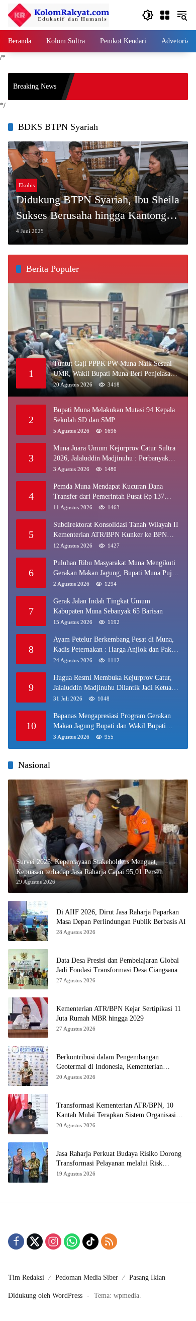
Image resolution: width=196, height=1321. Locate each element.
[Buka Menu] (165, 15)
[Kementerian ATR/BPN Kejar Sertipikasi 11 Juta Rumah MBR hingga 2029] (28, 1017)
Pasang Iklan (147, 1277)
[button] (148, 15)
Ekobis (27, 185)
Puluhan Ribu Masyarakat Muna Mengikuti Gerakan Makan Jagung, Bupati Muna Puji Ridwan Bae (114, 568)
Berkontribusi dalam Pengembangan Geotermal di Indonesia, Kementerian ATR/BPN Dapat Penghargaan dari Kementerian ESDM (109, 1062)
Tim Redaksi (26, 1277)
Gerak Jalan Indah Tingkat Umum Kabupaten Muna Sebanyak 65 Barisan (108, 606)
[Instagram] (53, 1241)
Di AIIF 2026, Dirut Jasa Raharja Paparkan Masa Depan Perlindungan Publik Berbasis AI (121, 917)
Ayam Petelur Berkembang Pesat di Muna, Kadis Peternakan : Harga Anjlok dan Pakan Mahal (115, 645)
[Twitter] (35, 1241)
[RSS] (109, 1241)
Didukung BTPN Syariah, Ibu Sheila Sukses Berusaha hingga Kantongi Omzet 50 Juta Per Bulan (97, 208)
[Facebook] (16, 1241)
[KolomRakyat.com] (58, 14)
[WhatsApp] (72, 1241)
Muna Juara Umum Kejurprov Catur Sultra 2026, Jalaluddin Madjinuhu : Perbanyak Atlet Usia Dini (114, 453)
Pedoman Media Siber (86, 1277)
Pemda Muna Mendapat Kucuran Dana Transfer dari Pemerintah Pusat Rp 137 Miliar (108, 492)
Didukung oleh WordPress (45, 1295)
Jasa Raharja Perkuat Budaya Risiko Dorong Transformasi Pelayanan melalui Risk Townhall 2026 (118, 1159)
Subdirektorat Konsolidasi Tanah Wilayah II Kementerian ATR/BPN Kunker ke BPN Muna (115, 530)
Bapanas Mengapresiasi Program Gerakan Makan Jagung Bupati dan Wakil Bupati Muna (112, 721)
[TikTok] (90, 1241)
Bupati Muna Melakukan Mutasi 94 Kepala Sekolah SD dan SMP (114, 415)
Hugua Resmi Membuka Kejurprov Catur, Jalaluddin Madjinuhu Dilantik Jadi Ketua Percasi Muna (112, 683)
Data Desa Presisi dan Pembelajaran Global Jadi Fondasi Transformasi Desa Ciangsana (117, 965)
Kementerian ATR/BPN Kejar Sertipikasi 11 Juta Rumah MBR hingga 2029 (118, 1014)
